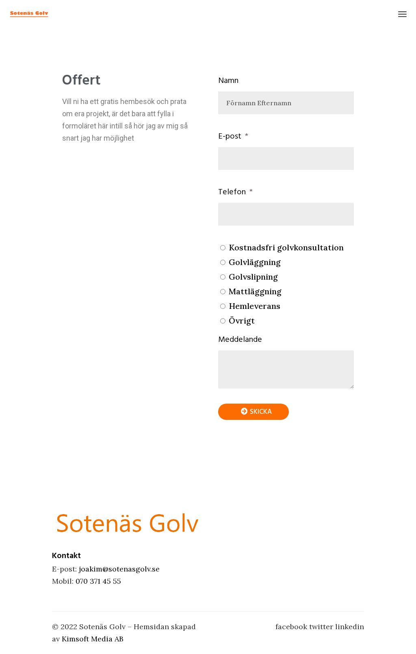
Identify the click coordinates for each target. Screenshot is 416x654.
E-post (230, 136)
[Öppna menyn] (402, 14)
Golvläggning (255, 262)
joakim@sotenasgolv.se (119, 569)
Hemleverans (254, 306)
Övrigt (242, 320)
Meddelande (240, 339)
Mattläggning (255, 291)
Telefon (233, 191)
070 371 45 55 (98, 581)
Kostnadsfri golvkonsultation (286, 247)
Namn (228, 80)
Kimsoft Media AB (93, 638)
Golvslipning (253, 277)
